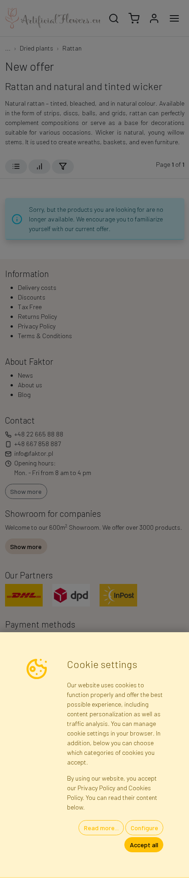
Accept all (144, 845)
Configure (144, 828)
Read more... (101, 828)
